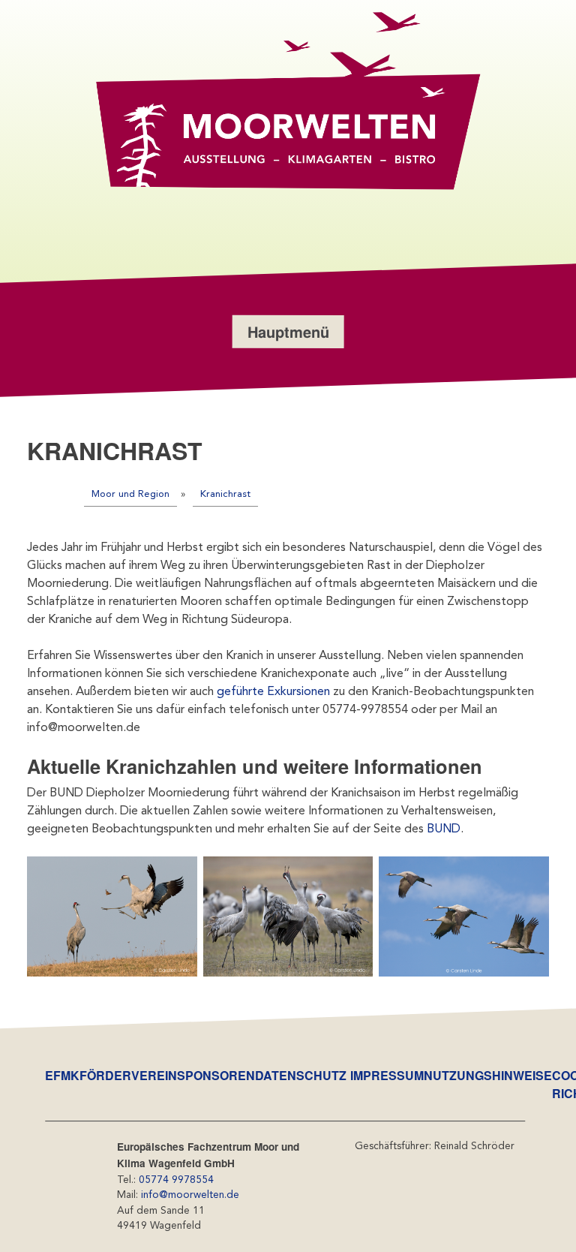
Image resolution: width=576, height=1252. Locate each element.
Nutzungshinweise (488, 1075)
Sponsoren (216, 1075)
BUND (443, 829)
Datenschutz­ (300, 1075)
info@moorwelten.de (190, 1195)
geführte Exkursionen (273, 692)
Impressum (387, 1075)
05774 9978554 (176, 1180)
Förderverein (128, 1075)
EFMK (62, 1075)
